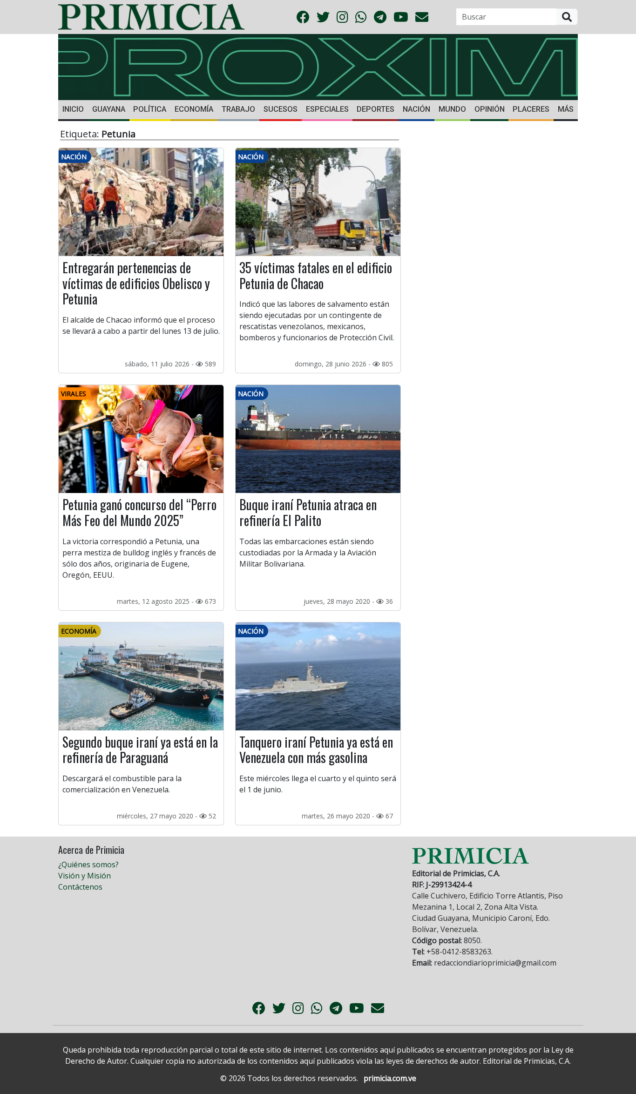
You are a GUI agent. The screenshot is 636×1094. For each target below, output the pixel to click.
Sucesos (281, 109)
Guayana (108, 109)
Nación (416, 109)
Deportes (375, 109)
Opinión (489, 109)
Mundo (452, 109)
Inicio (73, 109)
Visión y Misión (84, 876)
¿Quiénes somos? (88, 864)
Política (149, 109)
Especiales (327, 109)
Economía (194, 109)
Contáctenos (80, 887)
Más (566, 109)
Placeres (531, 109)
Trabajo (238, 109)
